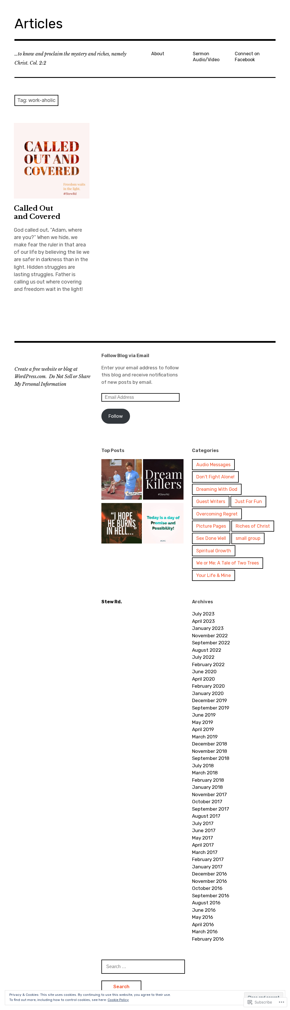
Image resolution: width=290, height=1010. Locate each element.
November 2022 (210, 635)
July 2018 (203, 765)
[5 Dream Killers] (163, 480)
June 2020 (204, 671)
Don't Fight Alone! (215, 477)
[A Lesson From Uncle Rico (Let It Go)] (121, 480)
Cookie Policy (118, 1000)
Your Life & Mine (213, 575)
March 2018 (205, 772)
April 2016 (203, 924)
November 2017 (209, 794)
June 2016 (204, 910)
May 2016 (202, 917)
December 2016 (209, 874)
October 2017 (207, 801)
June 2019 (204, 715)
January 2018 (207, 787)
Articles (38, 24)
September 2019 (210, 708)
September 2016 (210, 895)
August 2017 (206, 816)
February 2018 (208, 780)
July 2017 (203, 823)
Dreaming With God (216, 489)
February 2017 (208, 859)
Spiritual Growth (213, 550)
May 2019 (202, 722)
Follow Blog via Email (125, 355)
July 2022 (203, 657)
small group (248, 538)
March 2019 (205, 737)
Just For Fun (248, 501)
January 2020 (208, 693)
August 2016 (206, 902)
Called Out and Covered (37, 212)
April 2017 (203, 845)
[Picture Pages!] (163, 524)
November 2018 (209, 751)
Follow (115, 416)
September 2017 (210, 809)
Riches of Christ (253, 526)
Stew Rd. (111, 601)
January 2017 (207, 867)
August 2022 (206, 650)
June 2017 (204, 830)
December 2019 (209, 700)
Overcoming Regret (217, 514)
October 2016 (207, 888)
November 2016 (209, 881)
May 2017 (202, 838)
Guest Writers (210, 501)
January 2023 (207, 628)
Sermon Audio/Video (206, 56)
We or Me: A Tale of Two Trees (227, 563)
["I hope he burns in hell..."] (121, 524)
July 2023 (203, 614)
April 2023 (203, 621)
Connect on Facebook (247, 56)
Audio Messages (213, 464)
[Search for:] (143, 966)
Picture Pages (211, 526)
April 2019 (203, 729)
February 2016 (208, 939)
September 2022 (211, 642)
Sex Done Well (211, 538)
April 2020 (203, 679)
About (157, 53)
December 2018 (209, 744)
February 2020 (208, 686)
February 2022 (208, 664)
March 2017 (205, 852)
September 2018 (210, 758)
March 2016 (205, 931)
